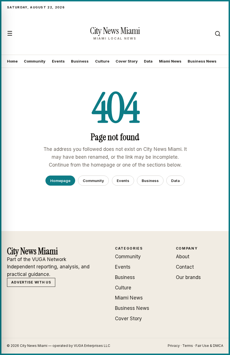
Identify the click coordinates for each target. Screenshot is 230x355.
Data (148, 61)
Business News (202, 61)
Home (12, 61)
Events (58, 61)
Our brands (188, 277)
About (182, 256)
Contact (185, 267)
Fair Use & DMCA (209, 346)
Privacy (174, 346)
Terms (187, 346)
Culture (102, 61)
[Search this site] (217, 33)
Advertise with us (31, 282)
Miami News (170, 61)
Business (80, 61)
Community (34, 61)
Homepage (60, 180)
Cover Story (127, 61)
